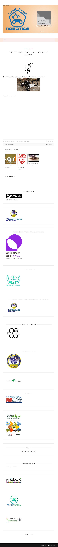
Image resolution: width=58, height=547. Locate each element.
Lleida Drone (6, 5)
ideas (28, 49)
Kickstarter (25, 76)
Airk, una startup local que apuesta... (10, 166)
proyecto (18, 141)
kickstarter (13, 141)
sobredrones (26, 141)
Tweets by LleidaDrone (11, 467)
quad (22, 141)
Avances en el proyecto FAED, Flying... (20, 167)
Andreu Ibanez (28, 58)
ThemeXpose (52, 545)
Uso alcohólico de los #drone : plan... (33, 164)
